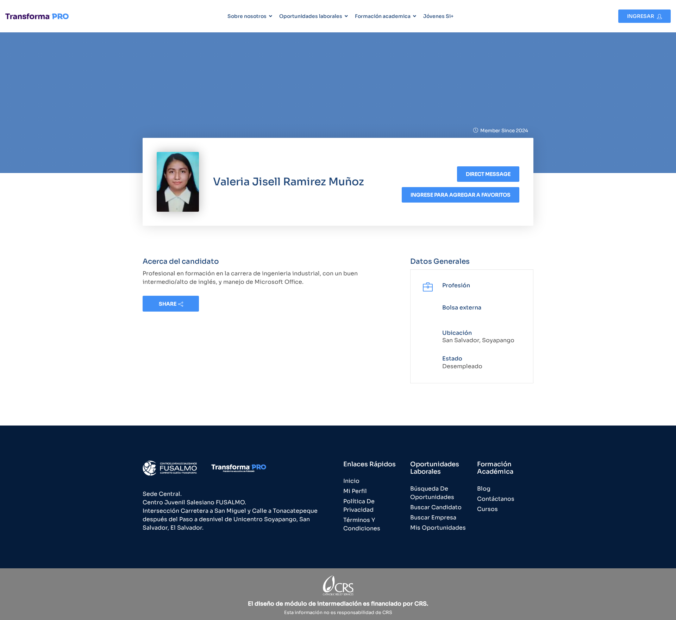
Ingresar (641, 16)
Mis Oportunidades (438, 527)
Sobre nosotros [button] (247, 16)
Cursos (487, 509)
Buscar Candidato (436, 507)
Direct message (488, 174)
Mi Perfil (355, 491)
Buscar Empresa (433, 517)
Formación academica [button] (383, 16)
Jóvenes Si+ (438, 16)
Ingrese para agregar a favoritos (461, 195)
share (167, 304)
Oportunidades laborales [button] (310, 16)
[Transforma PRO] (37, 16)
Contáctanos (495, 499)
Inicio (351, 481)
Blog (483, 488)
